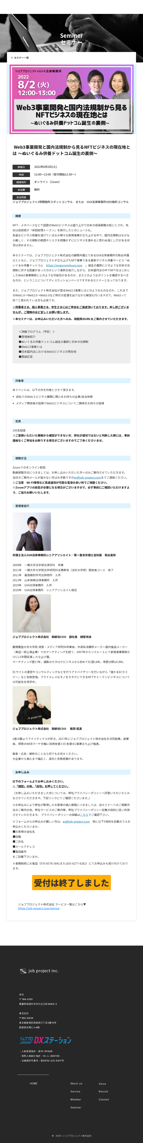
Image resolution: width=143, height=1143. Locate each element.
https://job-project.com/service (38, 908)
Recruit (103, 1091)
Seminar (75, 1107)
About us (76, 1083)
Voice (102, 1083)
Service (75, 1091)
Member (75, 1099)
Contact (104, 1099)
